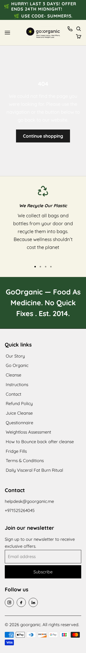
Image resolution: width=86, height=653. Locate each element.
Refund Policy (19, 403)
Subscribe (43, 572)
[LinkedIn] (33, 602)
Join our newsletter (29, 527)
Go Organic (17, 365)
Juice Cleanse (19, 413)
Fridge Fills (16, 451)
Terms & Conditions (25, 460)
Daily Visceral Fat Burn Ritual (34, 470)
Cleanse (13, 375)
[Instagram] (9, 602)
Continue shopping (43, 136)
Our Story (15, 356)
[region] (43, 222)
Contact (13, 394)
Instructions (17, 384)
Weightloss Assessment (28, 432)
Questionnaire (19, 422)
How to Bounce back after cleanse (40, 441)
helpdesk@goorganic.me (29, 501)
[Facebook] (21, 602)
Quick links (18, 344)
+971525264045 (20, 510)
